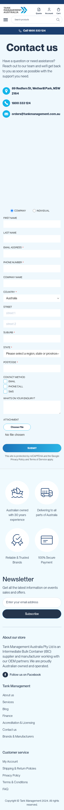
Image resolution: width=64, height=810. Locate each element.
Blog (6, 709)
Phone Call (16, 386)
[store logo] (15, 10)
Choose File (17, 427)
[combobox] (36, 20)
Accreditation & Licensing (19, 722)
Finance (8, 716)
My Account (10, 761)
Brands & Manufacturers (18, 736)
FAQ (5, 789)
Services (8, 702)
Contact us (10, 729)
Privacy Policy (11, 775)
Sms (11, 391)
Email (12, 381)
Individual (43, 210)
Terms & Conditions (15, 782)
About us (8, 695)
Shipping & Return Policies (19, 768)
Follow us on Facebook (25, 674)
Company (20, 210)
